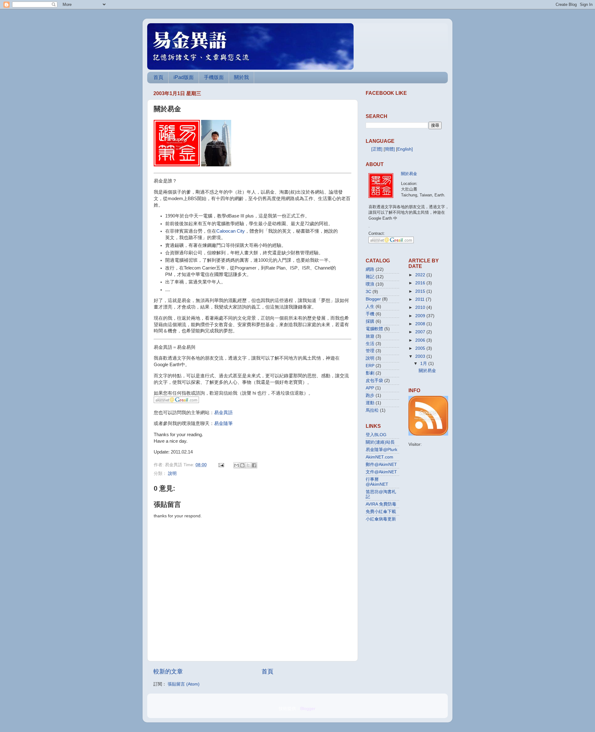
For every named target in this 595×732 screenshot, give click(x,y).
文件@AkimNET (381, 472)
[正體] (376, 149)
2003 (420, 356)
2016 (420, 283)
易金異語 (223, 412)
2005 (420, 348)
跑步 (370, 395)
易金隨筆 (223, 423)
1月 (423, 363)
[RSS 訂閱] (428, 434)
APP (370, 388)
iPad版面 (184, 77)
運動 (370, 403)
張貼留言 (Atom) (184, 684)
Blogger (373, 299)
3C (368, 291)
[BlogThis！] (242, 465)
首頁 (158, 77)
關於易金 (409, 173)
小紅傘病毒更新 (381, 519)
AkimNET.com (379, 457)
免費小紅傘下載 (381, 511)
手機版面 (214, 77)
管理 (370, 350)
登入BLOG (376, 434)
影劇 (370, 373)
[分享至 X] (248, 465)
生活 (370, 343)
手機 (370, 314)
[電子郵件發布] (220, 464)
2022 (420, 275)
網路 (370, 269)
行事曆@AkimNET (377, 482)
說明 (172, 473)
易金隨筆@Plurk (381, 449)
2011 (420, 299)
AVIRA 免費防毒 (381, 504)
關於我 (241, 77)
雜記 (370, 276)
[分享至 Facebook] (254, 465)
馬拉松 (372, 410)
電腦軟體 (374, 329)
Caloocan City (230, 231)
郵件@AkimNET (381, 464)
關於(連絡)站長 (380, 442)
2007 (420, 332)
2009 (420, 315)
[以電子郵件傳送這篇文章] (236, 465)
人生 (370, 306)
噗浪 (370, 284)
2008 (420, 324)
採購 (370, 321)
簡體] (390, 149)
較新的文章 (168, 671)
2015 (420, 291)
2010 (420, 307)
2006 (420, 340)
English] (405, 149)
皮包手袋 (374, 380)
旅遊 (370, 336)
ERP (370, 365)
